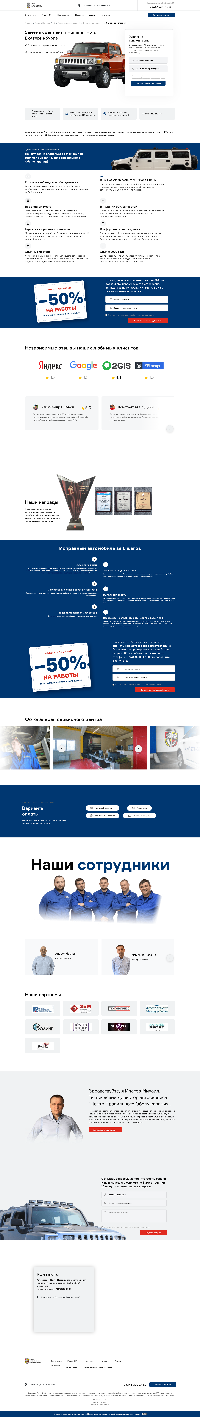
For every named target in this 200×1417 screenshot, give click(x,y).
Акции (92, 15)
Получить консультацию (148, 83)
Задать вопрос (153, 1232)
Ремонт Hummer (42, 23)
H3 (54, 23)
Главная (28, 23)
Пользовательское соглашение (97, 1367)
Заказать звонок (161, 15)
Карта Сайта (71, 1367)
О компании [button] (30, 15)
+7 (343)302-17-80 (160, 7)
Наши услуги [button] (63, 15)
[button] (169, 428)
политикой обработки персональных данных (148, 78)
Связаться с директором (105, 1130)
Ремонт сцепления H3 (93, 23)
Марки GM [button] (47, 15)
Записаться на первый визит (155, 690)
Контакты (105, 15)
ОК (144, 1414)
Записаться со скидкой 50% (148, 320)
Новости (79, 15)
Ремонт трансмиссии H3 (69, 23)
